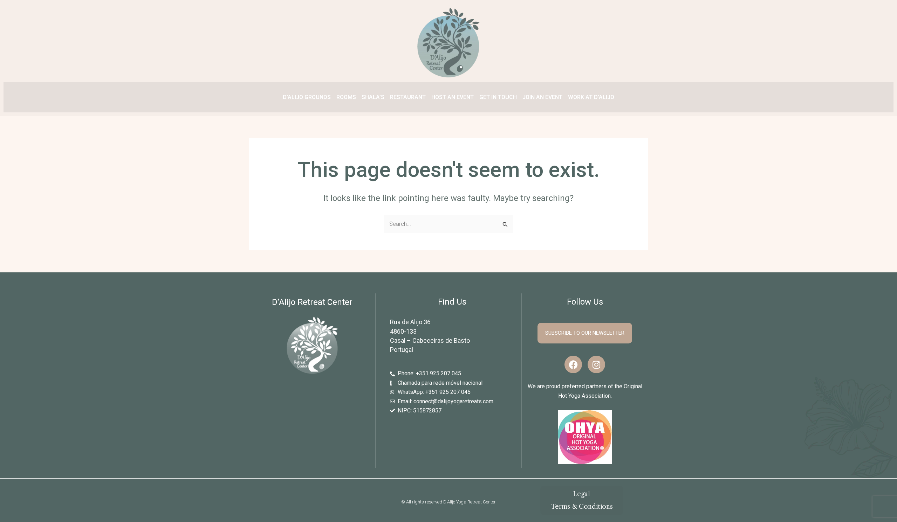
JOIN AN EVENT (542, 97)
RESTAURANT (408, 97)
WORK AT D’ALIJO (591, 97)
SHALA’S (373, 97)
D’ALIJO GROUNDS (307, 97)
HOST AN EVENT (452, 97)
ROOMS (346, 97)
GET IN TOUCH (498, 97)
